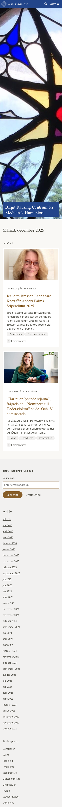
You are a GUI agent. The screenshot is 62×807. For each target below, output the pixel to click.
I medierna (8, 767)
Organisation (9, 785)
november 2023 (11, 657)
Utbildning (8, 803)
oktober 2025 (10, 567)
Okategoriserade (11, 779)
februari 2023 (10, 705)
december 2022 (11, 717)
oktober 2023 (10, 663)
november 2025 (11, 561)
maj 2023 (7, 687)
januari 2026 (9, 549)
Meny (53, 4)
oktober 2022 (10, 728)
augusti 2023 (9, 675)
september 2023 (11, 669)
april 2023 (8, 693)
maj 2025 (7, 591)
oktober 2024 (10, 621)
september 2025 (11, 573)
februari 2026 (10, 543)
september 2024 (11, 627)
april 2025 (8, 597)
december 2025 (11, 555)
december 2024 (11, 609)
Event (6, 755)
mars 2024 (8, 645)
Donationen (9, 749)
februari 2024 (10, 651)
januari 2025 (9, 603)
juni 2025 (7, 585)
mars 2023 (8, 699)
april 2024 (8, 639)
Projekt (6, 791)
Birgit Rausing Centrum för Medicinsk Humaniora (29, 209)
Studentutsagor (11, 797)
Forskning (8, 761)
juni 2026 (7, 525)
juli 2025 (7, 579)
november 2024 (11, 615)
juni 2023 (7, 681)
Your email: (9, 478)
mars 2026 (8, 537)
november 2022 (11, 722)
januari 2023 (9, 711)
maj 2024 (7, 633)
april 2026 (8, 531)
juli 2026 (7, 519)
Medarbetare (10, 773)
